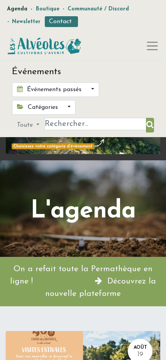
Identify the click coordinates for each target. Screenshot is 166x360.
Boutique (47, 9)
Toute (26, 125)
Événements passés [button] (54, 90)
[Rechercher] (150, 125)
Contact (61, 22)
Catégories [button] (43, 107)
